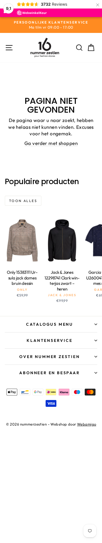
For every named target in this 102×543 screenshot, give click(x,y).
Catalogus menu (49, 324)
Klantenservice (49, 340)
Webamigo (86, 424)
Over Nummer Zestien (49, 356)
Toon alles (23, 201)
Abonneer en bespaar (49, 372)
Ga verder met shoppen (51, 143)
